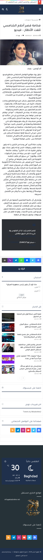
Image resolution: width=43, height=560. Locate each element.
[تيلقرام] (16, 260)
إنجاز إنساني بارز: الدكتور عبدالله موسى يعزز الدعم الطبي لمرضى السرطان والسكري (30, 369)
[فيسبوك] (38, 260)
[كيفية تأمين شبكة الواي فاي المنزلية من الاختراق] (8, 317)
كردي (36, 291)
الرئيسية (35, 20)
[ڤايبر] (10, 260)
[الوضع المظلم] (7, 10)
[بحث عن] (3, 10)
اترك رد (21, 269)
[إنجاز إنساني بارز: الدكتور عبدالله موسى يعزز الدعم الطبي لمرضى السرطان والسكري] (8, 369)
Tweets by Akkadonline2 (32, 412)
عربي (36, 287)
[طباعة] (4, 260)
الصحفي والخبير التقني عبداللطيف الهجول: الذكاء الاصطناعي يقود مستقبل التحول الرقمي (29, 347)
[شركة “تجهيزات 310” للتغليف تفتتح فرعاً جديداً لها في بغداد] (8, 359)
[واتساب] (21, 260)
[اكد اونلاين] (21, 9)
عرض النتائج (21, 298)
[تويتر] (32, 260)
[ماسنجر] (27, 260)
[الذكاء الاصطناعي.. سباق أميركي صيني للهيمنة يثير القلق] (8, 327)
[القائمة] (40, 10)
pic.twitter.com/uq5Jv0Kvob (21, 237)
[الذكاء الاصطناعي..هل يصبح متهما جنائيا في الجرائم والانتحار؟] (8, 337)
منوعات (28, 20)
